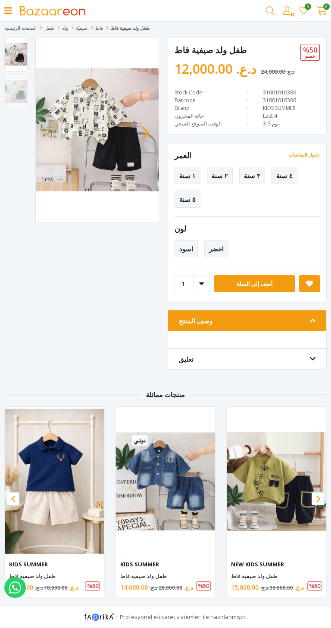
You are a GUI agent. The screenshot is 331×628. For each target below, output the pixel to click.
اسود (186, 248)
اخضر (216, 248)
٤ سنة (284, 175)
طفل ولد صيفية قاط (32, 576)
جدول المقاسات (304, 154)
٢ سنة (220, 175)
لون (180, 228)
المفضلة (307, 7)
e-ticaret (164, 616)
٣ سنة (252, 175)
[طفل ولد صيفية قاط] (54, 481)
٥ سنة (187, 199)
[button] (145, 128)
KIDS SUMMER (279, 108)
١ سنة (187, 175)
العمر (183, 155)
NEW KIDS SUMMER (257, 564)
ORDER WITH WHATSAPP (15, 587)
